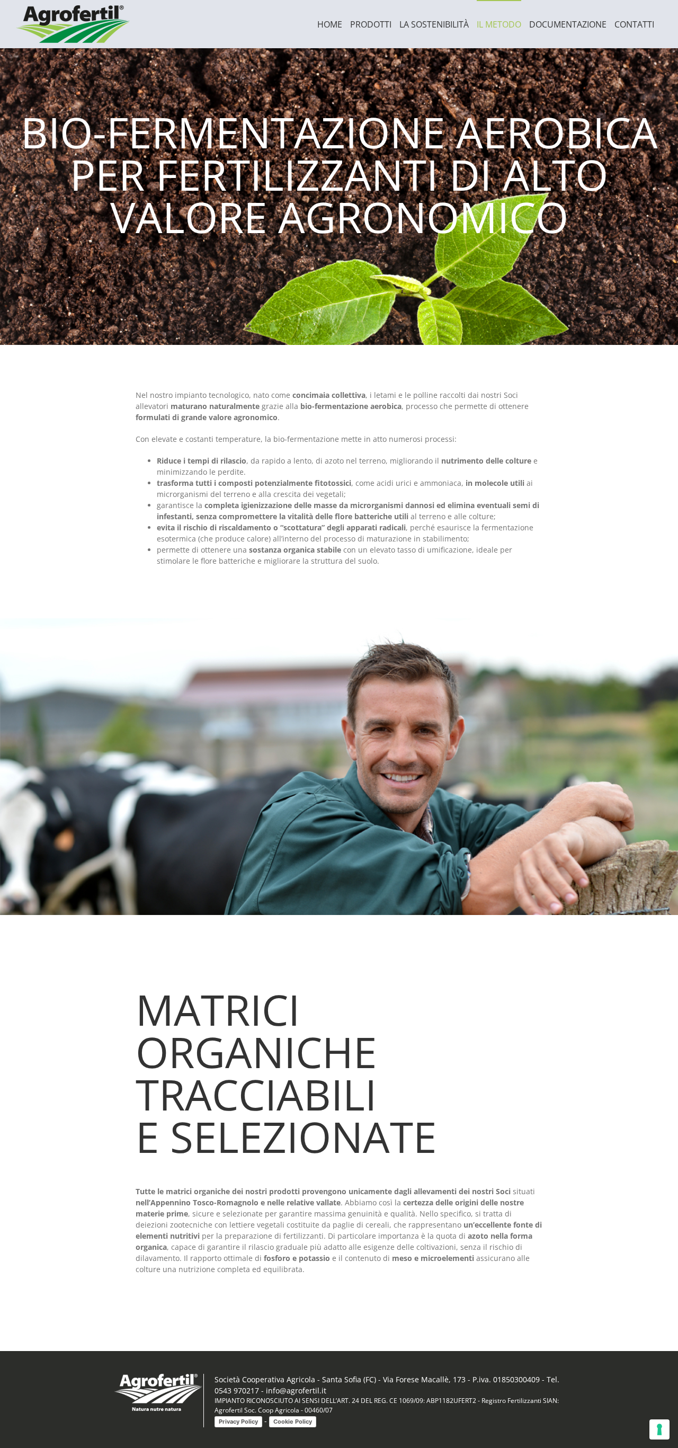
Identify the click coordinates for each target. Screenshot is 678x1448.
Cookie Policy (292, 1421)
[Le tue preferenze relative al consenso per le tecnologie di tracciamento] (659, 1429)
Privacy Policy (238, 1421)
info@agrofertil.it (296, 1390)
